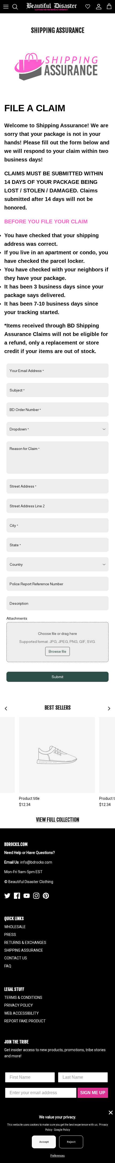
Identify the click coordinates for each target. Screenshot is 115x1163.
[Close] (110, 1112)
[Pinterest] (46, 896)
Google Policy (62, 1129)
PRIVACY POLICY (18, 1005)
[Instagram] (36, 896)
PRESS (10, 934)
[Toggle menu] (6, 7)
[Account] (97, 7)
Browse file (57, 651)
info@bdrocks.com (36, 862)
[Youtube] (27, 896)
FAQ (7, 966)
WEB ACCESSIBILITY (21, 1013)
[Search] (18, 7)
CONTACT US (15, 958)
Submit (57, 677)
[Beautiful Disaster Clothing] (51, 7)
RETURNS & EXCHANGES (25, 942)
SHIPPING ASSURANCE (23, 950)
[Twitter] (7, 896)
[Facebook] (17, 896)
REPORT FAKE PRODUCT (25, 1021)
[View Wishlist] (85, 7)
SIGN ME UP (92, 1092)
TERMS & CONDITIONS (23, 997)
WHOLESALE (15, 927)
